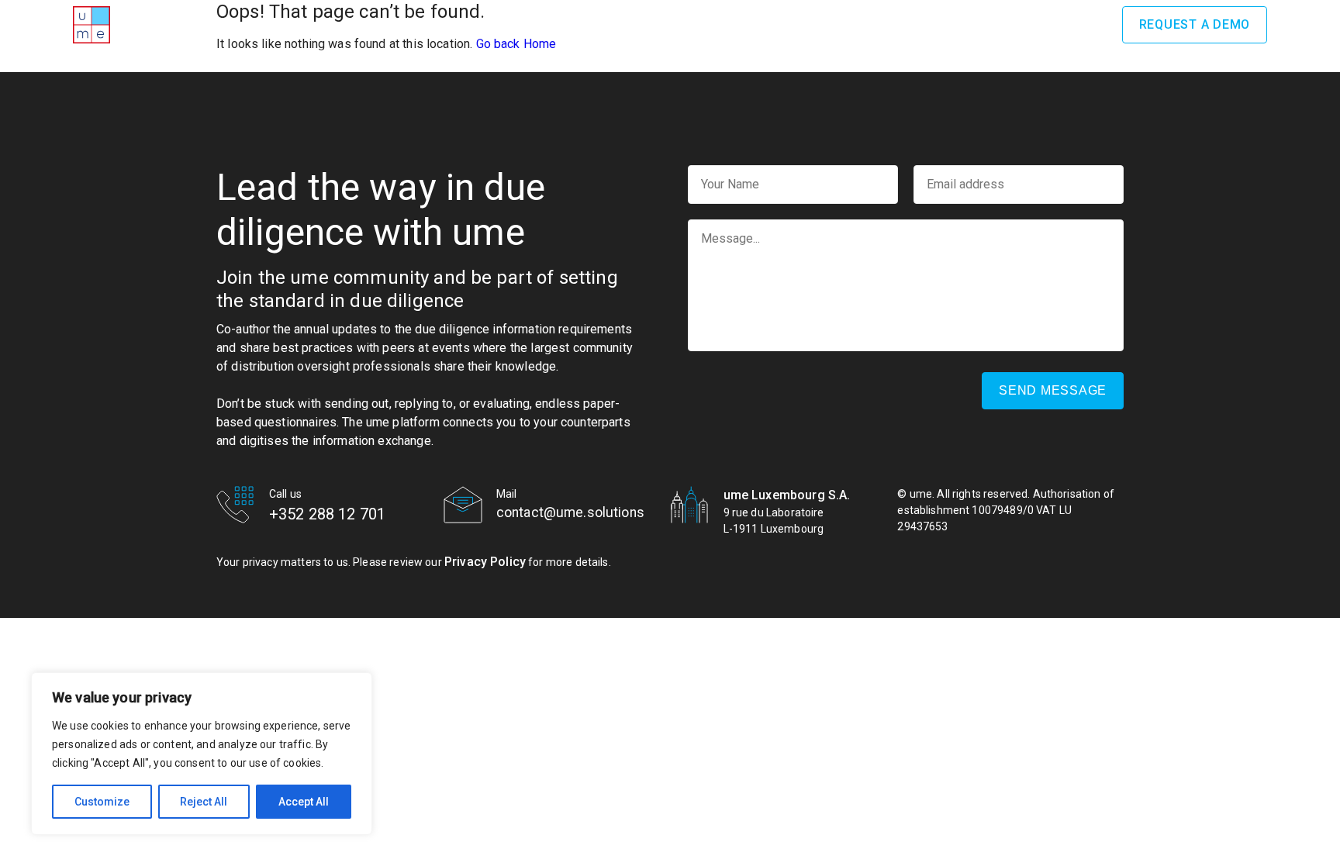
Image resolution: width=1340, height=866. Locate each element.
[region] (201, 753)
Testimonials (851, 24)
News (933, 24)
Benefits (706, 24)
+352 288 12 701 (327, 514)
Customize (102, 801)
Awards (525, 24)
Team (771, 24)
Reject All (203, 801)
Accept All (303, 801)
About (459, 24)
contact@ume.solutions (570, 512)
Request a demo (1195, 24)
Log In (1076, 24)
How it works (613, 24)
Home (399, 24)
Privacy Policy (485, 561)
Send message (1053, 390)
